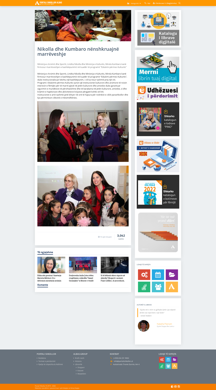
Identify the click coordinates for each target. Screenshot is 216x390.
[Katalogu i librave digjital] (172, 275)
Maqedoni (81, 373)
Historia (78, 361)
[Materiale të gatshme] (144, 275)
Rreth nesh (79, 358)
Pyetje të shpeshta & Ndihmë (50, 364)
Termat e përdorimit (46, 361)
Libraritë (78, 364)
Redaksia (42, 358)
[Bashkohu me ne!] (158, 287)
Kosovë (80, 370)
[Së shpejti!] (158, 275)
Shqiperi (81, 367)
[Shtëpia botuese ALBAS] (172, 287)
